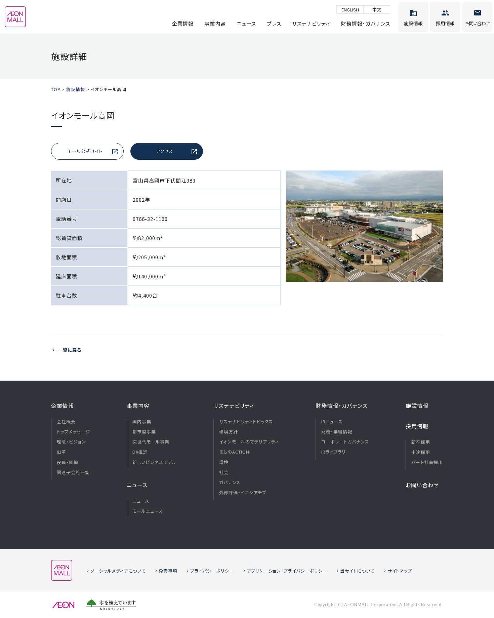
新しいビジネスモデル (154, 462)
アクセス (164, 151)
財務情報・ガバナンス (365, 23)
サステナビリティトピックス (246, 422)
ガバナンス (230, 482)
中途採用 (420, 452)
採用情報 (417, 426)
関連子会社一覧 (73, 472)
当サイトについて (357, 571)
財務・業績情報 (336, 432)
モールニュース (147, 511)
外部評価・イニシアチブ (242, 493)
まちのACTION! (235, 452)
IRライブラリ (333, 452)
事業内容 (215, 23)
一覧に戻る (69, 350)
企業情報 (183, 23)
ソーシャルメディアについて (118, 571)
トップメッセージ (73, 432)
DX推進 (140, 452)
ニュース (246, 23)
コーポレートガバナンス (345, 442)
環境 (224, 462)
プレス (274, 23)
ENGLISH (350, 9)
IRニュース (332, 422)
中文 (376, 9)
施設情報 (417, 405)
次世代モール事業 (150, 442)
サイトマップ (399, 571)
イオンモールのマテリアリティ (249, 442)
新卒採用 (420, 442)
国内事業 (141, 422)
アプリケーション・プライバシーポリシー (287, 571)
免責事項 (168, 571)
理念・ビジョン (71, 442)
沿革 (61, 452)
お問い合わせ (422, 485)
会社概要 (66, 422)
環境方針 (228, 432)
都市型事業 (144, 432)
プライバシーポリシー (212, 571)
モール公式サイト (85, 151)
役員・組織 (67, 462)
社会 (224, 472)
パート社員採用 (427, 462)
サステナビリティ (311, 23)
